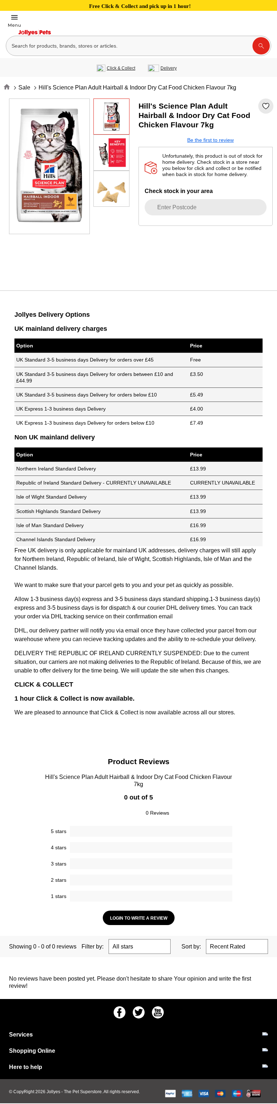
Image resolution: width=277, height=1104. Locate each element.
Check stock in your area (179, 191)
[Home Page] (34, 33)
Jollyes (54, 1091)
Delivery (169, 68)
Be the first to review (210, 140)
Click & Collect (121, 68)
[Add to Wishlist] (265, 106)
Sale (24, 87)
